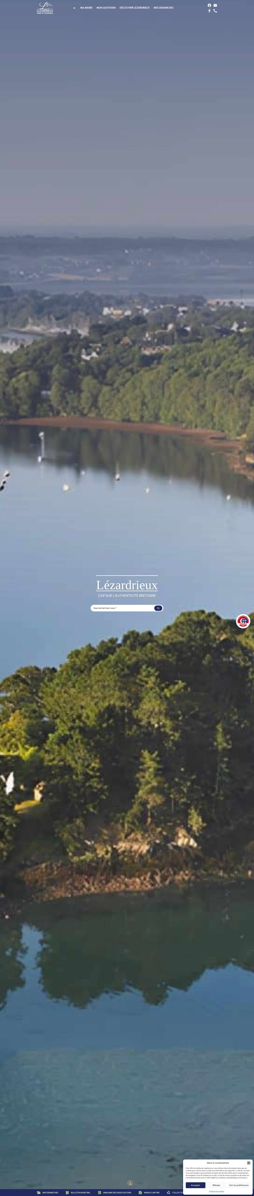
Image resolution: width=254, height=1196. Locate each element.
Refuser (216, 1185)
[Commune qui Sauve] (243, 621)
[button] (248, 1163)
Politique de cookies (216, 1191)
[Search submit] (158, 608)
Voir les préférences (239, 1185)
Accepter (195, 1185)
